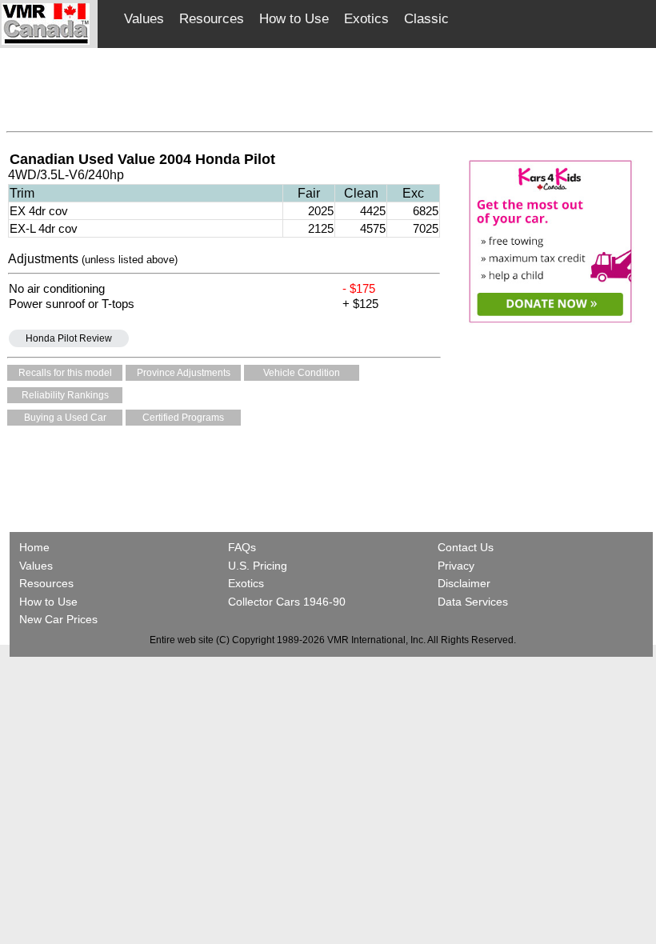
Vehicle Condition (301, 372)
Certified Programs (183, 417)
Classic (426, 18)
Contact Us (466, 547)
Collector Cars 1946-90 (287, 601)
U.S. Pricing (257, 565)
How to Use (294, 18)
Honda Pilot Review (69, 338)
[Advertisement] (329, 86)
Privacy (456, 565)
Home (36, 547)
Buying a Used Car (65, 417)
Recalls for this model (65, 372)
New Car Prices (58, 619)
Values (144, 18)
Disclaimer (464, 583)
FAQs (242, 547)
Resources (211, 18)
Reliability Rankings (65, 395)
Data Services (473, 601)
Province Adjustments (183, 372)
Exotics (366, 18)
